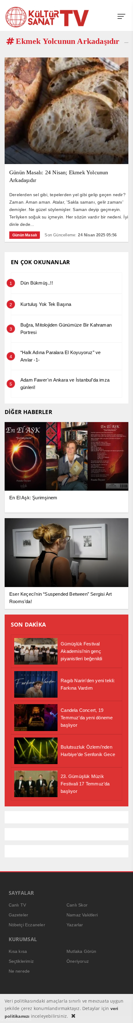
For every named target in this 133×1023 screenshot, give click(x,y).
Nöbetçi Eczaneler (27, 924)
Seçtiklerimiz (21, 961)
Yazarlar (74, 924)
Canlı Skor (77, 905)
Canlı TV (17, 905)
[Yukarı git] (120, 1010)
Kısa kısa (18, 951)
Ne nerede (19, 971)
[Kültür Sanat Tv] (47, 17)
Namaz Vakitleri (82, 914)
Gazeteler (18, 914)
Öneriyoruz (77, 961)
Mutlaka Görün (81, 951)
